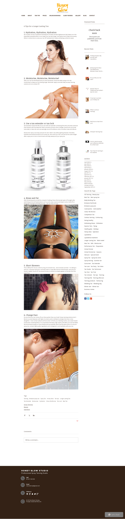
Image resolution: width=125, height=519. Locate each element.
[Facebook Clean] (30, 494)
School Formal (88, 249)
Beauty (26, 407)
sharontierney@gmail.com (33, 486)
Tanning (26, 398)
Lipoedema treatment (91, 237)
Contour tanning (89, 217)
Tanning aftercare (98, 278)
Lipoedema (87, 235)
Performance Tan (89, 246)
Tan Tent (87, 272)
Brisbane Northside (90, 203)
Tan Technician (96, 269)
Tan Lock (59, 401)
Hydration (42, 401)
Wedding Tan (88, 283)
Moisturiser (35, 401)
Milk (92, 243)
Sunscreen (87, 263)
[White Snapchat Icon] (32, 494)
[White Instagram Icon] (27, 494)
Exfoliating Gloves (89, 223)
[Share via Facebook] (25, 415)
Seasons (98, 252)
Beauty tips (95, 194)
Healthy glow (88, 229)
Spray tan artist (96, 258)
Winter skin (87, 286)
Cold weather (97, 209)
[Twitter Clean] (35, 494)
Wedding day (98, 283)
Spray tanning (88, 260)
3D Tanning (87, 194)
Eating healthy (88, 220)
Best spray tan (95, 197)
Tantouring (99, 281)
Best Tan (65, 401)
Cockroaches (88, 209)
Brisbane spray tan (34, 398)
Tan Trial (93, 272)
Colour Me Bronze (51, 401)
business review (89, 289)
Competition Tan (89, 214)
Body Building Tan (89, 200)
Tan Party (93, 266)
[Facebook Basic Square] (85, 298)
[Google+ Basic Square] (91, 298)
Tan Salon (100, 266)
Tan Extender (27, 401)
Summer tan (98, 260)
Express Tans (88, 226)
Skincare (87, 255)
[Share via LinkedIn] (34, 415)
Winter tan (95, 286)
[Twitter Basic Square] (88, 298)
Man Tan (87, 243)
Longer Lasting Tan (65, 398)
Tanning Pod (88, 278)
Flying (95, 226)
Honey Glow (50, 398)
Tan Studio (87, 269)
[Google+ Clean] (38, 494)
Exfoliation (99, 223)
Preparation (99, 246)
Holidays (96, 229)
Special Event (95, 255)
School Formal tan (89, 252)
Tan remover (88, 275)
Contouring (99, 217)
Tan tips (57, 398)
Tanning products (89, 281)
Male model (100, 240)
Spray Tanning (28, 404)
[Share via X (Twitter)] (29, 415)
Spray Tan (43, 398)
